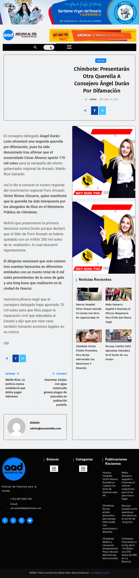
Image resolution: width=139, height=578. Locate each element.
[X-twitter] (13, 520)
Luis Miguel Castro (99, 572)
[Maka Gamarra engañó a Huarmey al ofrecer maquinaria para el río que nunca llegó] (119, 294)
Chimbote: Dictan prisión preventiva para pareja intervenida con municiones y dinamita (109, 518)
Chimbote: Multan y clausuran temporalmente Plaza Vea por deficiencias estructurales (111, 548)
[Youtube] (30, 520)
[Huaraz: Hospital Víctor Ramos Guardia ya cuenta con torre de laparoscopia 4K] (89, 294)
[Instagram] (21, 520)
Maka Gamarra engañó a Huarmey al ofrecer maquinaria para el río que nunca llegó (118, 313)
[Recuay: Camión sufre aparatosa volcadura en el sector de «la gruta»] (119, 335)
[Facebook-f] (5, 520)
